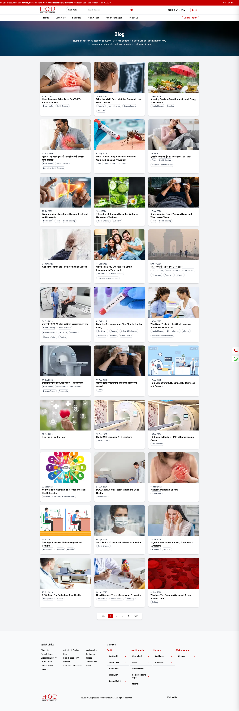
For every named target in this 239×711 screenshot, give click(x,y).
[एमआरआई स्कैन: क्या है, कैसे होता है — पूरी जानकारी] (65, 360)
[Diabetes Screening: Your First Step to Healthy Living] (119, 302)
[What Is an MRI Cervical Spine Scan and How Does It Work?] (119, 77)
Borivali (25, 3)
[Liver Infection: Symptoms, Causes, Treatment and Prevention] (65, 192)
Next (136, 616)
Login (194, 10)
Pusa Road (34, 3)
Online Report (190, 17)
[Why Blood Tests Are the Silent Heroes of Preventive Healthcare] (173, 302)
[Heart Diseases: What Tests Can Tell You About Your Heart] (65, 77)
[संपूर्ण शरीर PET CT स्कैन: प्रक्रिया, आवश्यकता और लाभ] (65, 302)
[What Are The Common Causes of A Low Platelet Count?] (173, 573)
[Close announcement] (236, 3)
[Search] (131, 10)
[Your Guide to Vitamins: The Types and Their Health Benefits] (65, 467)
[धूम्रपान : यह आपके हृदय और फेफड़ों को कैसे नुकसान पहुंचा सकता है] (65, 134)
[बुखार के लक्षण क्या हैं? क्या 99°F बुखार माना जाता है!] (173, 134)
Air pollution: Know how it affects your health (118, 542)
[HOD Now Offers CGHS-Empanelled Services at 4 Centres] (173, 360)
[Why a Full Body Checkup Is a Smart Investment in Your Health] (119, 244)
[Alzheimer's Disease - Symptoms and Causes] (65, 244)
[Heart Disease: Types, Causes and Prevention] (119, 573)
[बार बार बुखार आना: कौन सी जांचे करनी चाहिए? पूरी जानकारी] (119, 360)
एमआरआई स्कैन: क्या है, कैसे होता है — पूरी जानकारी (62, 383)
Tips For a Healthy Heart (54, 437)
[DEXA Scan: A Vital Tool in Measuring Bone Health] (119, 467)
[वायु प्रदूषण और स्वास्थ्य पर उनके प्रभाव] (173, 244)
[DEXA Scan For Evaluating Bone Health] (65, 573)
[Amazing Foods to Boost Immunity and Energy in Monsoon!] (173, 77)
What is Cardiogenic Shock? (164, 489)
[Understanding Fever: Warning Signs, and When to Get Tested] (173, 192)
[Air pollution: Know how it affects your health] (119, 520)
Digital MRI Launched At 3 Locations (114, 437)
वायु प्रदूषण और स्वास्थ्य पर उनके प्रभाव (166, 266)
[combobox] (75, 10)
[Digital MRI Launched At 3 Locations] (119, 415)
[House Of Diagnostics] (50, 697)
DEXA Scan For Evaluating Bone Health (61, 595)
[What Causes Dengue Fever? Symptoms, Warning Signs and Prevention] (119, 134)
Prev (103, 616)
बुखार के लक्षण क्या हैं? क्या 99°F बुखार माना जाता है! (171, 156)
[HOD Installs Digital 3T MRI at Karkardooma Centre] (173, 415)
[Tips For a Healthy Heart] (65, 415)
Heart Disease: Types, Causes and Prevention (118, 595)
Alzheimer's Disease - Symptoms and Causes (64, 266)
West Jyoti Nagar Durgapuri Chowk (58, 3)
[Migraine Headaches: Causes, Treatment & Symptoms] (173, 520)
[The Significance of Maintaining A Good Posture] (65, 520)
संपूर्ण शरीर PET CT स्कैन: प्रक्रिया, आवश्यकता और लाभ (65, 324)
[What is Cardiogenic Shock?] (173, 467)
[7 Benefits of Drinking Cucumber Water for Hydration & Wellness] (119, 192)
